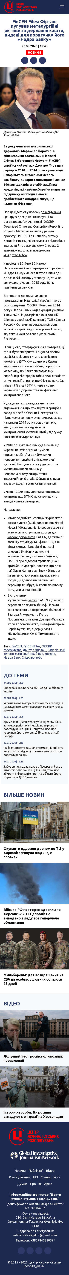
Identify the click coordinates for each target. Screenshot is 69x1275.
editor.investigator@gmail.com (35, 1235)
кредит (50, 653)
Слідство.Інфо (32, 657)
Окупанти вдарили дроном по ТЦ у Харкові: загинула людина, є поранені (34, 852)
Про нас (35, 1183)
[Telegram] (42, 60)
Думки (22, 1183)
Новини (34, 52)
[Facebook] (24, 60)
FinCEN (17, 646)
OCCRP (46, 646)
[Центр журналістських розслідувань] (20, 7)
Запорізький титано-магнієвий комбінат (34, 651)
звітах (32, 600)
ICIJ (31, 522)
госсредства (12, 650)
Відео (12, 1003)
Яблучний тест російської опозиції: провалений (33, 1058)
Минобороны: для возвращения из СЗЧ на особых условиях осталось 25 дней (33, 979)
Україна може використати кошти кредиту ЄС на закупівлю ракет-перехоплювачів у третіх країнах (34, 706)
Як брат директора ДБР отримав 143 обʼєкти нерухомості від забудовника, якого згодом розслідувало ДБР (34, 751)
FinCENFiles (31, 646)
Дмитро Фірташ (34, 650)
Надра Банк (12, 657)
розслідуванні (51, 212)
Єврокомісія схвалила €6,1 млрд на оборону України (33, 689)
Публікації (35, 1170)
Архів (48, 1183)
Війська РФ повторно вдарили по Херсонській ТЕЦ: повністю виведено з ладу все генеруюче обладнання (32, 916)
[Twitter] (33, 60)
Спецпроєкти (50, 1177)
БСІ (35, 1177)
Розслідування (19, 1177)
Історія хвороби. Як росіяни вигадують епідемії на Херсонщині (34, 1114)
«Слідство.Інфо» (15, 255)
